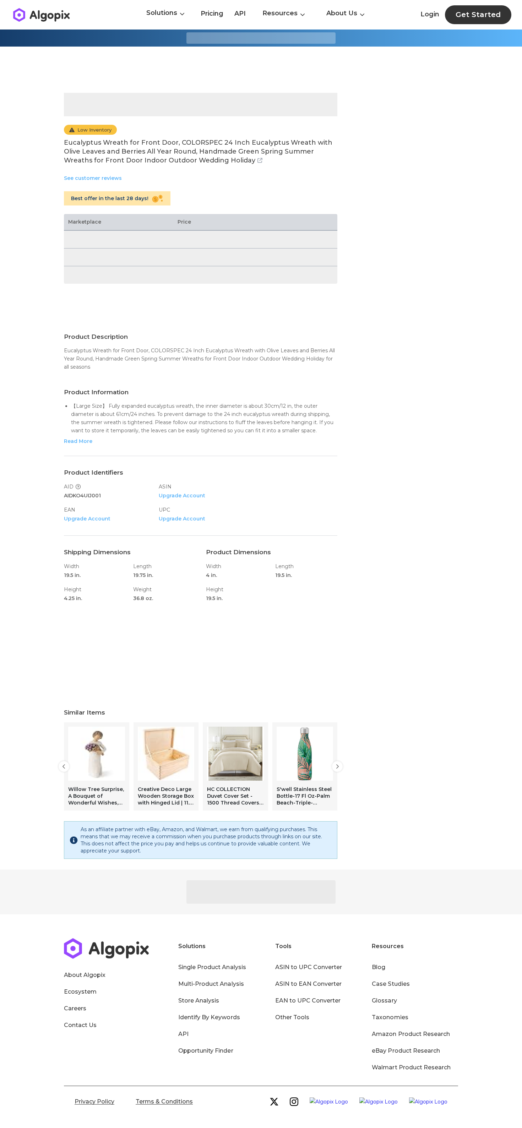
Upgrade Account (182, 495)
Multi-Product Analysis (211, 983)
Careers (75, 1008)
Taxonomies (390, 1017)
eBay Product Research (406, 1050)
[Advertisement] (261, 70)
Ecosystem (80, 991)
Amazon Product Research (411, 1034)
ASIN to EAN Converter (308, 983)
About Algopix (84, 975)
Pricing (212, 13)
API (240, 13)
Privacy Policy (94, 1101)
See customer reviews (93, 178)
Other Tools (292, 1017)
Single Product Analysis (212, 967)
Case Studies (390, 983)
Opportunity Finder (205, 1050)
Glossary (384, 1000)
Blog (378, 967)
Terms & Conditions (164, 1101)
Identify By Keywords (209, 1017)
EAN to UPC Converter (308, 1000)
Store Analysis (198, 1000)
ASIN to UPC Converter (308, 967)
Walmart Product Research (411, 1067)
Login (429, 14)
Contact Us (80, 1025)
